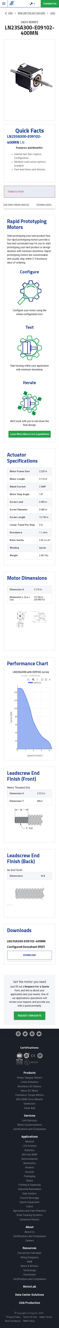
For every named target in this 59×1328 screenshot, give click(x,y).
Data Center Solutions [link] (29, 1294)
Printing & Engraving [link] (30, 1184)
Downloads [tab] (44, 205)
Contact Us (49, 3)
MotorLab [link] (29, 1286)
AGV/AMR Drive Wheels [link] (29, 1099)
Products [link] (30, 1072)
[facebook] (32, 1033)
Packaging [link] (29, 1176)
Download (29, 955)
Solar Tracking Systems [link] (29, 1215)
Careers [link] (29, 1240)
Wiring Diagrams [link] (29, 1257)
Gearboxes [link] (30, 1103)
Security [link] (29, 1171)
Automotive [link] (29, 1163)
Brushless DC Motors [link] (29, 1086)
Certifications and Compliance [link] (29, 1129)
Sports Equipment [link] (29, 1202)
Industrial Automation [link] (29, 1189)
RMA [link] (29, 1261)
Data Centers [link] (29, 1193)
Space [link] (29, 1180)
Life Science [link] (30, 1145)
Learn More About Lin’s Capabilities (29, 434)
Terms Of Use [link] (30, 1317)
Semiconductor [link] (29, 1158)
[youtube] (39, 1033)
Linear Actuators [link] (30, 1081)
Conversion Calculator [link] (30, 1252)
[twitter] (25, 1033)
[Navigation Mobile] (4, 3)
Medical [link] (29, 1141)
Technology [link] (29, 1270)
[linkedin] (18, 1033)
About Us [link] (30, 1231)
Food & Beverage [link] (29, 1197)
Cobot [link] (29, 1206)
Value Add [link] (29, 1108)
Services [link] (29, 1115)
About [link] (30, 1227)
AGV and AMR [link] (29, 1154)
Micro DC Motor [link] (29, 1090)
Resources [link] (29, 1248)
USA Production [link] (29, 1302)
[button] (33, 3)
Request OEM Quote (29, 1015)
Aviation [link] (29, 1167)
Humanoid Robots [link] (29, 1219)
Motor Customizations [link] (29, 1124)
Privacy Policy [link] (13, 1317)
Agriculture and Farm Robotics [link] (29, 1210)
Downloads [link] (29, 1274)
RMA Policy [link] (29, 1321)
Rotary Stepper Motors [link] (29, 1077)
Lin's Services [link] (29, 1120)
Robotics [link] (29, 1150)
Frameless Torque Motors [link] (29, 1095)
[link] (11, 3)
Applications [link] (29, 1136)
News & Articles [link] (29, 1266)
